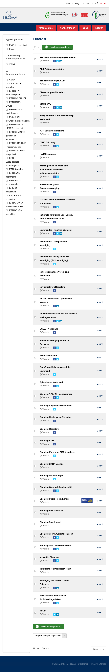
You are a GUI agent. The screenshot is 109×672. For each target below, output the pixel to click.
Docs (85, 28)
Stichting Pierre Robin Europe (54, 499)
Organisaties (46, 28)
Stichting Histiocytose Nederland (56, 417)
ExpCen (99, 28)
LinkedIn (60, 61)
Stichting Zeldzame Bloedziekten (56, 545)
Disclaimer (83, 664)
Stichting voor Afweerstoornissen (56, 534)
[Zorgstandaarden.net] (56, 14)
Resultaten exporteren (60, 47)
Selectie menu (38, 47)
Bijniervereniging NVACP (52, 80)
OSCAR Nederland (49, 329)
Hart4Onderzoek (48, 154)
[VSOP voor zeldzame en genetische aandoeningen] (79, 15)
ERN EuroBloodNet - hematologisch (13, 162)
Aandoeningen (67, 28)
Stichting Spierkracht (50, 522)
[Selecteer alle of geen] (35, 47)
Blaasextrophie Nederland (52, 92)
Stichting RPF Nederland (52, 510)
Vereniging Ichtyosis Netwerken (55, 569)
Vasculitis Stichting (49, 557)
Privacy (93, 664)
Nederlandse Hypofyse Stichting (56, 230)
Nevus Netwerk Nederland (52, 287)
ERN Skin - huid (16, 169)
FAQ (77, 3)
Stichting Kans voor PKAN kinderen (57, 452)
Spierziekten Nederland (51, 382)
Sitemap (102, 664)
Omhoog (97, 649)
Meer (99, 59)
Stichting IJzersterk (49, 429)
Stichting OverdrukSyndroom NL (56, 487)
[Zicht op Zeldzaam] (10, 15)
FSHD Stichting (47, 142)
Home (67, 3)
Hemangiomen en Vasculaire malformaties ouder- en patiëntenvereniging (54, 169)
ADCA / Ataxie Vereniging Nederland (58, 57)
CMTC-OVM (46, 104)
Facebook (54, 61)
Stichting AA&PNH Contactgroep (56, 394)
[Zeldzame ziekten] (97, 15)
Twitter (57, 61)
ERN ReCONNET (17, 98)
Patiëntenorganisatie (18, 45)
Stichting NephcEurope (51, 475)
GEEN (12, 79)
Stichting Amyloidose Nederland (56, 405)
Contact (86, 3)
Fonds (12, 49)
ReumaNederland (48, 355)
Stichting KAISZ (47, 440)
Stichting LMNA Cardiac (51, 464)
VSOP (12, 64)
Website (45, 61)
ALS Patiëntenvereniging (52, 69)
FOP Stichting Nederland (52, 130)
